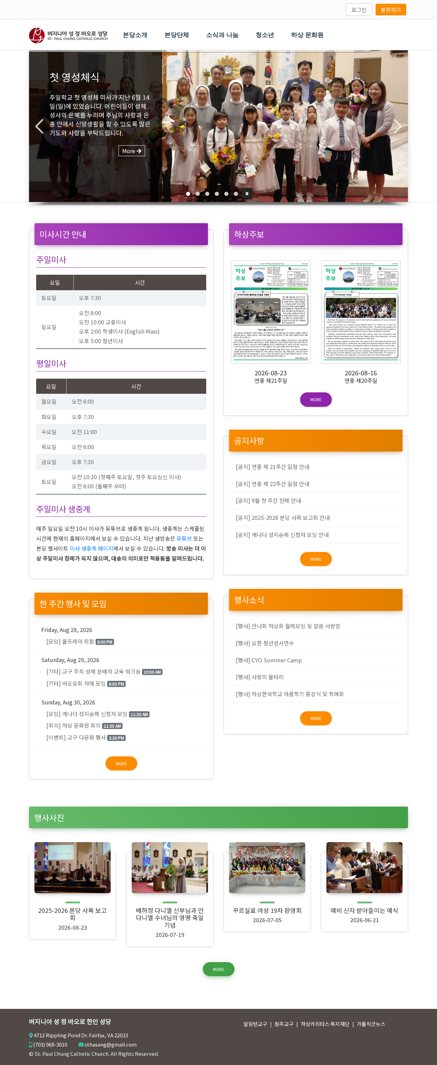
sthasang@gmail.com (111, 1044)
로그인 (359, 9)
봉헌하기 (391, 9)
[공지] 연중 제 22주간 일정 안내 (272, 484)
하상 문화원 (307, 34)
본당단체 (177, 34)
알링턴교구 (255, 1023)
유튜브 (184, 538)
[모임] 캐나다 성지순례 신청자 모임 (97, 714)
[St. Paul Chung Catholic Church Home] (68, 34)
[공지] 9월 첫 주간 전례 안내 (268, 500)
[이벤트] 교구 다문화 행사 (85, 737)
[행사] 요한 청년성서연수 (265, 643)
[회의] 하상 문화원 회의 (83, 725)
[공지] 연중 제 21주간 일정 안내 (272, 466)
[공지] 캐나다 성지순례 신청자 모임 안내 (282, 534)
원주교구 (284, 1023)
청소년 (265, 34)
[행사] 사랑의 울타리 (260, 677)
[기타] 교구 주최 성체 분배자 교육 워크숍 (103, 671)
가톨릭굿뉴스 (371, 1023)
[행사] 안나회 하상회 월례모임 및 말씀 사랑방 (288, 626)
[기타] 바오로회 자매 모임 (85, 683)
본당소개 (135, 34)
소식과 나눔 (222, 34)
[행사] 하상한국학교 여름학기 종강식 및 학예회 (290, 694)
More (121, 763)
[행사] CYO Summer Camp (269, 660)
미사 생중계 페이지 (91, 548)
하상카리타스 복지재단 (325, 1023)
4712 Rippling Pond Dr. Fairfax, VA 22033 (81, 1035)
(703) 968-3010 (50, 1044)
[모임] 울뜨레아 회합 (79, 641)
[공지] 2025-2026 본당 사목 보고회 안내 (283, 517)
